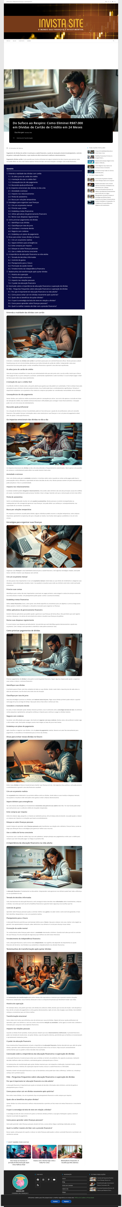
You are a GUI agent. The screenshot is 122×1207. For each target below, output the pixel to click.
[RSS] (37, 1185)
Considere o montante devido (21, 228)
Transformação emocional (19, 277)
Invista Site (28, 132)
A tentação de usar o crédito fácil (22, 179)
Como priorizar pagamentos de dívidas (22, 220)
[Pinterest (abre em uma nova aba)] (108, 2)
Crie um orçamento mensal (20, 205)
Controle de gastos (17, 260)
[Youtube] (54, 1179)
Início (64, 1178)
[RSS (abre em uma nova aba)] (114, 2)
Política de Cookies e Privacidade (84, 1197)
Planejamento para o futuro (20, 263)
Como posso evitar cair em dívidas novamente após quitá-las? (33, 295)
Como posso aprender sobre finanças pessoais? (28, 303)
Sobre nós (65, 1189)
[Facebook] (37, 1179)
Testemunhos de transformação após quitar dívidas (27, 272)
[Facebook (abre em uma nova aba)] (106, 2)
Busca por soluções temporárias (22, 199)
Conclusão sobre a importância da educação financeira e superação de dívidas (37, 286)
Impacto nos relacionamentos (21, 194)
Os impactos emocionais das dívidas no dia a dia (26, 188)
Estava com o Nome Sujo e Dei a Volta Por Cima (44, 1162)
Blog (63, 1182)
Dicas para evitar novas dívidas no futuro (23, 237)
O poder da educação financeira (22, 283)
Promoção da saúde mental (20, 266)
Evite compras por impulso (20, 246)
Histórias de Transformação (25, 138)
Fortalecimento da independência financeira (26, 269)
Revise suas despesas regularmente (23, 217)
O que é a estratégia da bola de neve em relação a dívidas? (32, 300)
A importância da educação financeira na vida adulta (27, 254)
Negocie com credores (18, 231)
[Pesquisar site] (113, 41)
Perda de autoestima (17, 197)
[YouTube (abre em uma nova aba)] (112, 2)
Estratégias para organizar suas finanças (23, 202)
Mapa (64, 1192)
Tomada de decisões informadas (22, 257)
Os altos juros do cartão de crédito (23, 176)
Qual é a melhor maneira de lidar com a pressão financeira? (32, 306)
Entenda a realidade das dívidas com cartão (24, 173)
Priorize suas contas (17, 208)
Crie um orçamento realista (20, 240)
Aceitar (55, 1201)
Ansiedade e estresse (17, 191)
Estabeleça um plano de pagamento (23, 234)
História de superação (18, 274)
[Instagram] (43, 1179)
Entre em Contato (67, 1185)
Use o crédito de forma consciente (22, 251)
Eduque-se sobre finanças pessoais (23, 248)
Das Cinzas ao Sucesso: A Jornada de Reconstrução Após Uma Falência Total (18, 1163)
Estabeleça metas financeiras (20, 211)
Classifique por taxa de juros (20, 225)
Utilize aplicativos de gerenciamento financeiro (27, 214)
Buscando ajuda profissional (20, 185)
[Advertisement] (61, 56)
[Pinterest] (48, 1179)
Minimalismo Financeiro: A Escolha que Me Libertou (70, 1162)
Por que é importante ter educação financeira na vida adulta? (33, 292)
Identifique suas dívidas (18, 223)
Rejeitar (66, 1201)
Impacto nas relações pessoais (21, 280)
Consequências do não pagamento (23, 182)
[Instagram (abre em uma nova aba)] (110, 2)
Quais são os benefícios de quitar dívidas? (25, 297)
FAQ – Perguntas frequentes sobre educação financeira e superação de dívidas (37, 289)
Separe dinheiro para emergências (22, 243)
